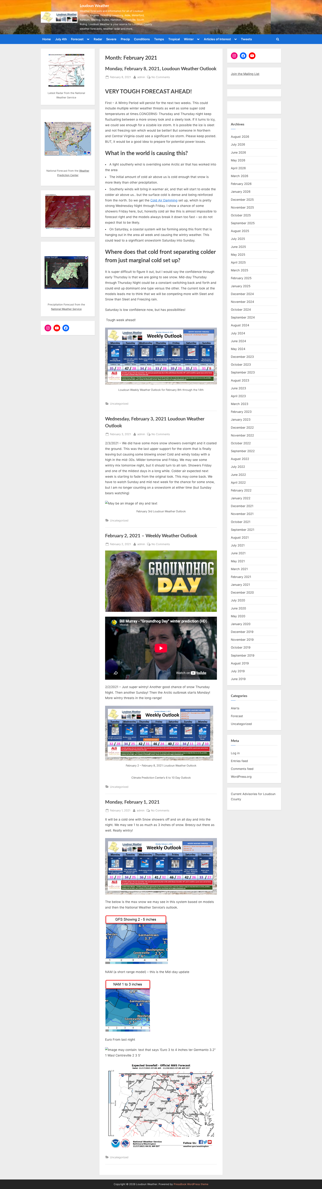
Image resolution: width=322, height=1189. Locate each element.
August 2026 (240, 136)
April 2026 (238, 168)
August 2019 (240, 663)
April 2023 (238, 396)
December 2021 (242, 506)
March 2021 (239, 569)
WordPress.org (241, 776)
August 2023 (240, 380)
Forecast (77, 39)
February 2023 (241, 412)
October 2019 (240, 647)
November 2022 (242, 435)
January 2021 (240, 584)
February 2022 (241, 490)
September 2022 (243, 451)
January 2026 (240, 191)
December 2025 (242, 199)
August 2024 (240, 325)
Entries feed (239, 761)
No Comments (160, 77)
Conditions (142, 39)
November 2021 (242, 514)
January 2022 (240, 498)
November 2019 (242, 639)
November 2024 (242, 302)
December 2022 (242, 427)
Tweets (246, 39)
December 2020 (242, 592)
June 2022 (238, 475)
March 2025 (239, 270)
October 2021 (240, 522)
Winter (189, 39)
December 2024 (242, 294)
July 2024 (238, 333)
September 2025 (243, 223)
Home (46, 39)
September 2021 (242, 530)
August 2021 (240, 537)
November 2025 (242, 207)
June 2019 (238, 679)
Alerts (235, 708)
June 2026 (238, 152)
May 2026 (238, 160)
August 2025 (240, 231)
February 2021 (241, 577)
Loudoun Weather (94, 6)
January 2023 (240, 419)
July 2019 (238, 671)
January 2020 (240, 624)
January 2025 (240, 286)
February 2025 (241, 278)
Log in (235, 753)
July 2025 (238, 239)
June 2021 (238, 553)
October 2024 (241, 309)
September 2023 (243, 372)
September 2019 (242, 655)
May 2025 (238, 254)
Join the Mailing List (245, 74)
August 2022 (240, 459)
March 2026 (239, 176)
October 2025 (241, 215)
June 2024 (238, 341)
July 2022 (238, 467)
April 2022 (238, 482)
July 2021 (238, 545)
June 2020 (238, 608)
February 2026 (241, 184)
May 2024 (238, 349)
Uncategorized (119, 403)
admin (141, 77)
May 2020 (238, 616)
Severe (111, 39)
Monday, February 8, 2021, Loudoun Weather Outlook (160, 69)
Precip (125, 39)
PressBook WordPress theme (191, 1184)
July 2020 (238, 600)
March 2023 (239, 404)
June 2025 (238, 247)
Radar (98, 39)
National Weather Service (66, 309)
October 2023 (241, 364)
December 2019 (242, 632)
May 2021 (238, 561)
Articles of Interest (217, 39)
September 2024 (243, 317)
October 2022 (241, 443)
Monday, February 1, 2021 (132, 802)
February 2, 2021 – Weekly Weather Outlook (151, 536)
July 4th (61, 39)
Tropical (174, 39)
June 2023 (238, 388)
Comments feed (242, 769)
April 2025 (238, 262)
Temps (159, 39)
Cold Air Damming (163, 200)
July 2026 (238, 144)
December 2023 (242, 357)
